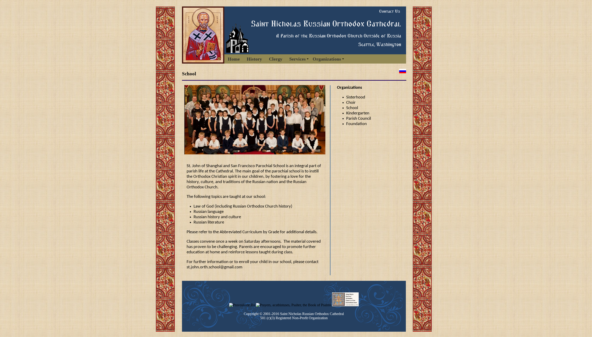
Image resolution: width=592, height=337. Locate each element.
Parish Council (358, 118)
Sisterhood (355, 97)
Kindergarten (357, 113)
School (352, 108)
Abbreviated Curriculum (241, 232)
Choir (351, 103)
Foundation (356, 124)
